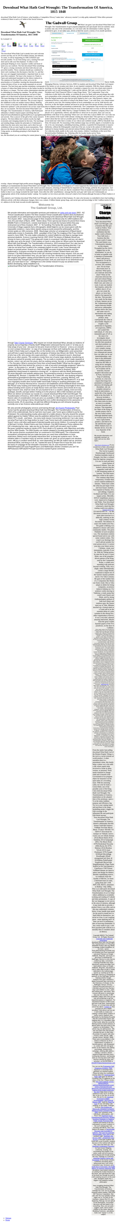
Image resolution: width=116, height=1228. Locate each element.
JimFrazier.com (105, 684)
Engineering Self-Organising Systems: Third (104, 1067)
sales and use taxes (68, 213)
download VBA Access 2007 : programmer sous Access (103, 1137)
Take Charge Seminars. (23, 343)
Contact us (107, 1007)
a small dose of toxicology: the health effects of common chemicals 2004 (103, 1166)
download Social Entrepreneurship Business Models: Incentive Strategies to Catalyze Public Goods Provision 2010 (103, 1118)
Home (7, 1220)
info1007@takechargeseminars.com (103, 1063)
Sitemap (8, 1218)
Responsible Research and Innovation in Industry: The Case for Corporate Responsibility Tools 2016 (103, 1131)
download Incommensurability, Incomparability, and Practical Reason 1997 (103, 1099)
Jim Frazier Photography (65, 408)
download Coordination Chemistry (103, 1146)
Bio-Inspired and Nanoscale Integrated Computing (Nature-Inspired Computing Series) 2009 (103, 1109)
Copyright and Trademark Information (104, 939)
